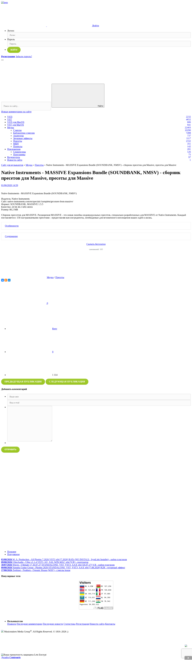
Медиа (10, 127)
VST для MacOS (15, 125)
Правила (11, 624)
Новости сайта (14, 160)
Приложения (13, 149)
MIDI (16, 143)
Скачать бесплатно (96, 244)
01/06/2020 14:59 (9, 185)
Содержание (11, 236)
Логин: (10, 30)
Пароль (11, 39)
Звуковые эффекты (22, 138)
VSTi (9, 116)
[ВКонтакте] (2, 280)
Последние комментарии (29, 624)
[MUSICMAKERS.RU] (4, 2)
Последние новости (53, 624)
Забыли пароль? (24, 56)
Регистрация (82, 624)
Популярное (13, 554)
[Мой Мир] (9, 280)
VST (9, 119)
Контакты (110, 624)
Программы (19, 154)
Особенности (12, 225)
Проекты (17, 146)
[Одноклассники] (5, 280)
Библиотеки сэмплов (24, 133)
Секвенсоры (19, 152)
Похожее (11, 551)
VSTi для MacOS (15, 122)
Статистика (69, 624)
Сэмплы (17, 130)
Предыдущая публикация (23, 381)
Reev (54, 328)
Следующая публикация (67, 381)
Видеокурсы (13, 157)
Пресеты (17, 141)
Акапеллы (18, 135)
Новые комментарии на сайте (16, 111)
